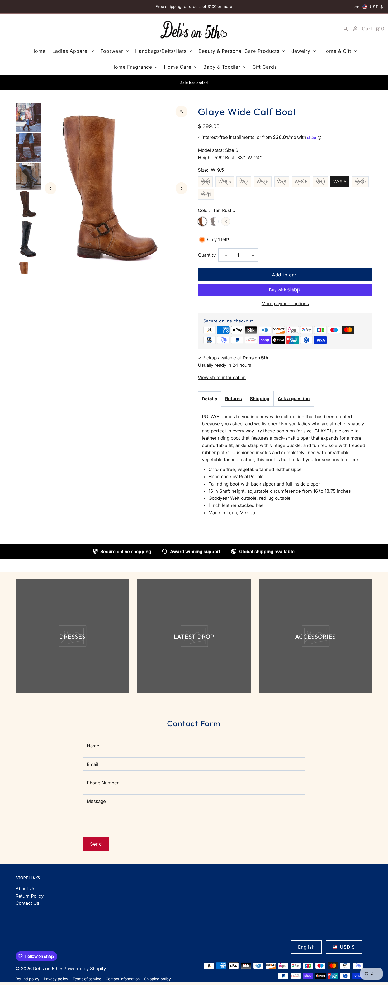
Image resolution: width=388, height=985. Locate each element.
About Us (25, 888)
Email (92, 764)
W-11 (206, 194)
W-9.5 (339, 181)
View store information (222, 377)
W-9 (320, 181)
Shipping (259, 398)
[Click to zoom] (181, 111)
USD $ (376, 6)
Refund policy (27, 979)
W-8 (281, 181)
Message (96, 801)
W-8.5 (301, 181)
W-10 (360, 181)
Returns (233, 398)
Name (93, 745)
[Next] (181, 188)
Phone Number (103, 782)
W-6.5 (224, 181)
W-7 (243, 181)
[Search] (345, 28)
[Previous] (50, 188)
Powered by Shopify (85, 968)
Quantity (207, 255)
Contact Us (27, 903)
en (357, 6)
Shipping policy (157, 979)
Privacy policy (56, 979)
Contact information (123, 979)
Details (209, 399)
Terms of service (87, 979)
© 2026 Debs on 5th (38, 968)
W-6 (205, 181)
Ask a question (294, 398)
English (306, 947)
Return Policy (30, 896)
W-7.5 (263, 181)
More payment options (285, 303)
